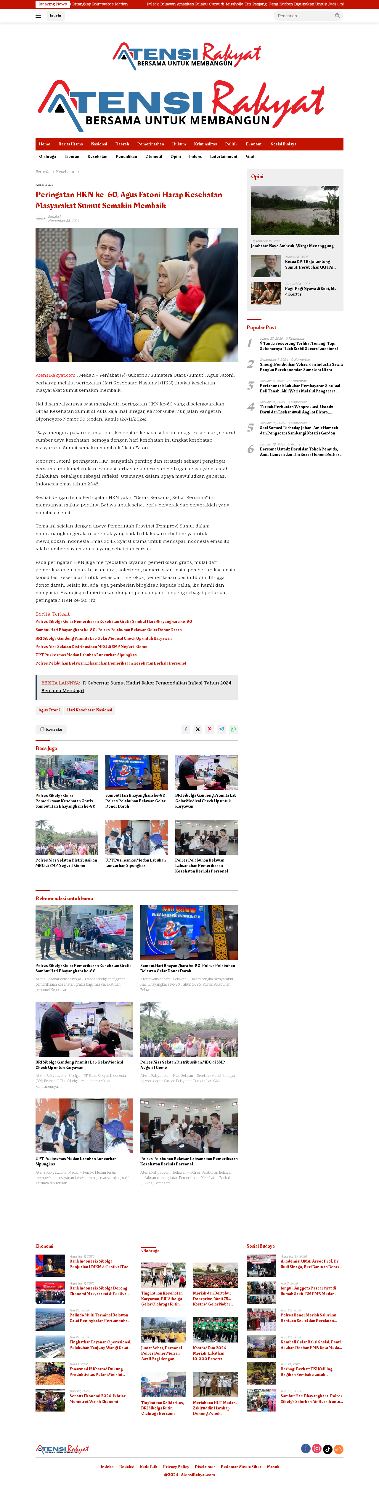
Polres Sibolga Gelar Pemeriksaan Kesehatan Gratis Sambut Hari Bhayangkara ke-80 (114, 621)
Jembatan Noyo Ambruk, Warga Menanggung (292, 246)
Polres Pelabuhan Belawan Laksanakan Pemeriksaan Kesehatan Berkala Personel (111, 663)
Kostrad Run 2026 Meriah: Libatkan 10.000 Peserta (209, 1353)
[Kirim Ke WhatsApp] (233, 729)
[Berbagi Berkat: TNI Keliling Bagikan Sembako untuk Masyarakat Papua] (261, 1373)
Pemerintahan (150, 144)
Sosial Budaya (283, 144)
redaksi (54, 216)
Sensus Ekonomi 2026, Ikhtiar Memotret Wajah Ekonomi (98, 1398)
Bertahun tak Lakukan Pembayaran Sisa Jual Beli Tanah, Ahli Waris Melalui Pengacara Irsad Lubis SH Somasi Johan (300, 388)
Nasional (99, 144)
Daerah (122, 144)
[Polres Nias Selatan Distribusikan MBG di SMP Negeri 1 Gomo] (67, 837)
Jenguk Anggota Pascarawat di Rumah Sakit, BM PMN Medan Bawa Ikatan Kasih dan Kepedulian (312, 1291)
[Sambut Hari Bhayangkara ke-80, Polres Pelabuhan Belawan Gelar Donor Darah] (136, 772)
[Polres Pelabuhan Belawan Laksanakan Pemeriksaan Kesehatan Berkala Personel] (206, 837)
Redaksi (126, 1467)
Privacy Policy (176, 1467)
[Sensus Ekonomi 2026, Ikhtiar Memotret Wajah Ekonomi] (50, 1400)
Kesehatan (97, 156)
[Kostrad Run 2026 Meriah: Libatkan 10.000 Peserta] (215, 1330)
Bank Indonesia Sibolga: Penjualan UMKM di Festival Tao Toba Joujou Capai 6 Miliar (99, 1264)
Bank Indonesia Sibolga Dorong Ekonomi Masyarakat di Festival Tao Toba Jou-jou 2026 (99, 1291)
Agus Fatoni (49, 710)
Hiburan (72, 156)
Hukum (179, 144)
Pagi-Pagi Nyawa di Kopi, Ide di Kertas (311, 291)
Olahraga (47, 156)
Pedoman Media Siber (241, 1467)
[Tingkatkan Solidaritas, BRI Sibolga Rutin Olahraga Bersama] (163, 1384)
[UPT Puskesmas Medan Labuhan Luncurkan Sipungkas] (136, 837)
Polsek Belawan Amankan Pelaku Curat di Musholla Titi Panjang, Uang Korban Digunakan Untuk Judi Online (186, 4)
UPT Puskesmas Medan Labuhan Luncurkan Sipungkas (86, 655)
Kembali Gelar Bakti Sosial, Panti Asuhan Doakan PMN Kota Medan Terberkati (311, 1345)
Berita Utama (71, 144)
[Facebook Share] (186, 729)
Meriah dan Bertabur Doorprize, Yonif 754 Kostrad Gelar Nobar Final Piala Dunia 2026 (213, 1299)
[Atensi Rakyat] (181, 104)
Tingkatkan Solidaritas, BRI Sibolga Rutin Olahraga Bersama (162, 1408)
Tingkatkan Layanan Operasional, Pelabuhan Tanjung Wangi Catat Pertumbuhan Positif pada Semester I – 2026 (100, 1345)
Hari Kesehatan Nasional (89, 710)
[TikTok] (328, 1449)
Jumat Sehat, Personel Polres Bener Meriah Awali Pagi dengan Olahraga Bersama (161, 1353)
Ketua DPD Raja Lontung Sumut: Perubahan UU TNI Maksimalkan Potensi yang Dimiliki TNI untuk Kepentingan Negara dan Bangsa (310, 264)
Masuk (273, 1467)
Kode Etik (149, 1467)
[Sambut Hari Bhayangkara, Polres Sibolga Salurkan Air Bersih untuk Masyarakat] (261, 1400)
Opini (176, 156)
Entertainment (223, 156)
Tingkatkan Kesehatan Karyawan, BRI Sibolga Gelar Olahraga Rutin (162, 1299)
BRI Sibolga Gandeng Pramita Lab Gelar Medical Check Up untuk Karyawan (104, 638)
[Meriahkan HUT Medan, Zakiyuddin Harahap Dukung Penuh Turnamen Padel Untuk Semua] (215, 1384)
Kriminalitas (205, 144)
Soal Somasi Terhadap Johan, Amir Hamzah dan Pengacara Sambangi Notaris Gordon (299, 431)
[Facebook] (306, 1449)
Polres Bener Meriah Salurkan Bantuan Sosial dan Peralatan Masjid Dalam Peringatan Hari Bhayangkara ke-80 (308, 1318)
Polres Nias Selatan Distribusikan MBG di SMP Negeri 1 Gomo (91, 646)
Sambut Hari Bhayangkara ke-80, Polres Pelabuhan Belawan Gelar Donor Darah (109, 630)
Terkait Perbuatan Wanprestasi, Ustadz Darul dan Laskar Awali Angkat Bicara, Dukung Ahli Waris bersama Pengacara (296, 409)
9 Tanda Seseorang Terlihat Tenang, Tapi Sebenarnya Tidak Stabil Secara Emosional (299, 346)
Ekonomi (254, 144)
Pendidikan (126, 156)
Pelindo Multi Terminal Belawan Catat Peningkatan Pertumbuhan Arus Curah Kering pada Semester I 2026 (101, 1318)
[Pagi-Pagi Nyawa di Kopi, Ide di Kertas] (266, 293)
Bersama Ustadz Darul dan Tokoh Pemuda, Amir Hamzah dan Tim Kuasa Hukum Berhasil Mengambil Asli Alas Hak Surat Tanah (301, 452)
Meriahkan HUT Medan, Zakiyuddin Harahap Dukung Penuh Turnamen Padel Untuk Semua (215, 1408)
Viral (250, 156)
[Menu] (40, 16)
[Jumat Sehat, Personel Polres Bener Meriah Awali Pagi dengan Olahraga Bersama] (163, 1330)
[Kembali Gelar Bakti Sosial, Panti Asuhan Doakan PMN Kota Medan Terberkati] (261, 1346)
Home (44, 144)
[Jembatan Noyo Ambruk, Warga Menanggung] (295, 210)
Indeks (56, 15)
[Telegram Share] (221, 729)
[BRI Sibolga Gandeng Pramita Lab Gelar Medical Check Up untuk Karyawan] (206, 772)
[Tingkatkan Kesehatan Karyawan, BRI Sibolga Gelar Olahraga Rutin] (163, 1275)
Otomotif (153, 156)
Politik (231, 144)
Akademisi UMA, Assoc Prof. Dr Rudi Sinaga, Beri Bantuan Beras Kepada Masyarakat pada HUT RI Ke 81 (310, 1264)
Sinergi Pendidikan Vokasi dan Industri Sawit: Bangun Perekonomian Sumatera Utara (301, 367)
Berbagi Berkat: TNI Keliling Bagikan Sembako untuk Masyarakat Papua (307, 1371)
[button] (337, 15)
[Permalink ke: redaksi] (40, 219)
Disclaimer (205, 1467)
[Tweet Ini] (197, 729)
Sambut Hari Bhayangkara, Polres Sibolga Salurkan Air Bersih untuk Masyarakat (312, 1398)
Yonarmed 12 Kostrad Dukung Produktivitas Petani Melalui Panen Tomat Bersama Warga (97, 1371)
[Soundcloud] (338, 1449)
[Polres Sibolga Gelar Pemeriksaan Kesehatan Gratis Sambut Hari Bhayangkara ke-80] (67, 772)
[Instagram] (317, 1449)
